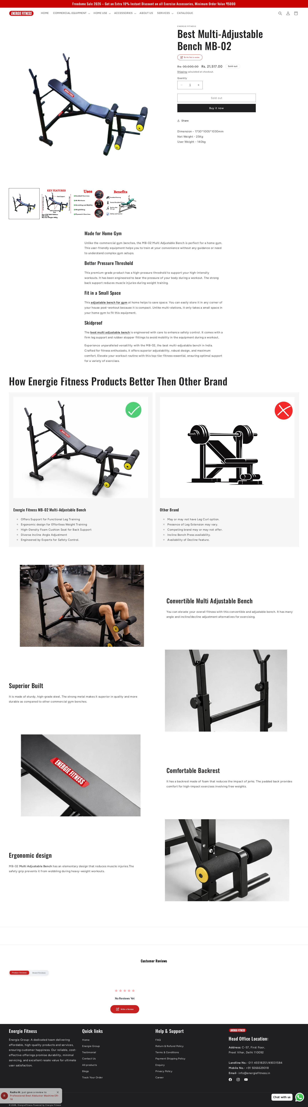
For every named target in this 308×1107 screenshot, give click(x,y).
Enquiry (160, 1065)
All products (89, 1065)
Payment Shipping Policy (170, 1058)
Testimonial (89, 1052)
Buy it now (216, 108)
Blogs (85, 1071)
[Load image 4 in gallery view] (121, 203)
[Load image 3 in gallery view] (88, 203)
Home (85, 1039)
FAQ (158, 1039)
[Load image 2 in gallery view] (56, 203)
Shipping (182, 72)
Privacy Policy (163, 1071)
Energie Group (91, 1046)
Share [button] (185, 120)
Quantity (182, 78)
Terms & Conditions (167, 1052)
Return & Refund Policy (169, 1046)
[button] (71, 13)
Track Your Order (92, 1077)
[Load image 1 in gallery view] (24, 203)
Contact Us (89, 1058)
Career (159, 1077)
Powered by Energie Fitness (47, 1105)
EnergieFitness (25, 1105)
